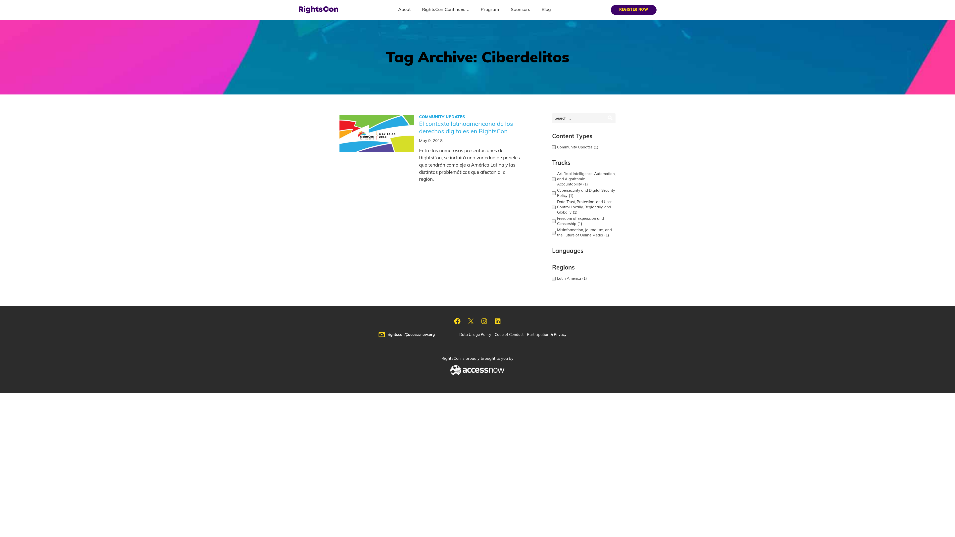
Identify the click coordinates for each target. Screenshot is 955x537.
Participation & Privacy (547, 335)
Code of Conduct (509, 335)
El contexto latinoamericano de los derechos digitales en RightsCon (466, 127)
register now (633, 9)
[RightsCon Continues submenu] (468, 9)
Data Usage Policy (475, 335)
